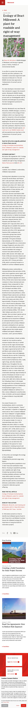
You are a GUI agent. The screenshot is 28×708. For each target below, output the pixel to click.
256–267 (19, 163)
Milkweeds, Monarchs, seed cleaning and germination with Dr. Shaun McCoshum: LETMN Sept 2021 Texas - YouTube (13, 507)
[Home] (10, 2)
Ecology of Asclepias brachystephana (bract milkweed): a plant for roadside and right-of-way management (13, 147)
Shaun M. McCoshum (10, 60)
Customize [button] (5, 705)
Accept (23, 705)
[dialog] (14, 692)
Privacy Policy (6, 702)
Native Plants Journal (8, 163)
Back (5, 10)
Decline (17, 705)
